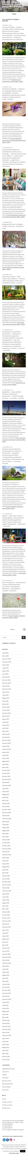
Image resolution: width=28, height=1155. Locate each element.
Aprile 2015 (5, 1014)
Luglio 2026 (5, 653)
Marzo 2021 (5, 800)
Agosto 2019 (5, 857)
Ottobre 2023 (5, 716)
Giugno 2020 (5, 827)
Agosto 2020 (5, 821)
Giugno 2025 (5, 671)
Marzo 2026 (5, 656)
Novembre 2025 (6, 659)
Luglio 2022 (5, 755)
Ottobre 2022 (5, 746)
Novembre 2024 (6, 683)
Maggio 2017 (5, 939)
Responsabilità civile (7, 1084)
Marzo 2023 (5, 731)
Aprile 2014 (5, 1050)
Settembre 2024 (6, 689)
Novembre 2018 (6, 885)
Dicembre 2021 (6, 776)
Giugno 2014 (5, 1044)
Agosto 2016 (5, 966)
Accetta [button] (22, 1151)
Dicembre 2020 (6, 809)
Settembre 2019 (6, 854)
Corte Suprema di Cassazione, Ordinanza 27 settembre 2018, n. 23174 (14, 439)
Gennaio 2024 (6, 710)
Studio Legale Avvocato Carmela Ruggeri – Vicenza (13, 4)
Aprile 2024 (5, 701)
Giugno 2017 (5, 936)
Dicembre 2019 (6, 845)
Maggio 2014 (5, 1047)
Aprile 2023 (5, 728)
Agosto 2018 (5, 894)
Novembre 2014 (6, 1029)
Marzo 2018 (5, 909)
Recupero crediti (6, 1080)
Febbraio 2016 (6, 984)
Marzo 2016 (5, 981)
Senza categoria (6, 1087)
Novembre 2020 (6, 812)
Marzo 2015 (5, 1017)
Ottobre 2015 (5, 996)
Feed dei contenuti (7, 1102)
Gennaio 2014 (6, 1059)
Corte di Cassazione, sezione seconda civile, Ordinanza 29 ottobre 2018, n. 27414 (14, 140)
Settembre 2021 (6, 785)
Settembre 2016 (6, 963)
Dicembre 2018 (6, 882)
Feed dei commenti (7, 1105)
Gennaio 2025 (6, 677)
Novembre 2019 (6, 848)
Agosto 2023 (5, 719)
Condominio (5, 1071)
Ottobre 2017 (5, 924)
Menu (14, 14)
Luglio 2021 (5, 788)
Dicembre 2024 (6, 680)
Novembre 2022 (6, 743)
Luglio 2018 (5, 897)
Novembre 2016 (6, 957)
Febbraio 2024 (6, 707)
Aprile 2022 (5, 764)
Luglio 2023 (5, 722)
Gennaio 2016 (6, 987)
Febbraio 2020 (6, 839)
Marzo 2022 (5, 767)
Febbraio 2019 (6, 876)
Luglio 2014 (5, 1041)
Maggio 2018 (5, 903)
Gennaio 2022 (6, 773)
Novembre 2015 (6, 993)
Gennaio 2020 (6, 842)
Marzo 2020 (5, 836)
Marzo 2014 (5, 1053)
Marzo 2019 (5, 873)
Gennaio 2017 (5, 951)
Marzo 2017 (5, 945)
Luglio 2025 (5, 668)
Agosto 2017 (5, 930)
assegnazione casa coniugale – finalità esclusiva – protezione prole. (13, 226)
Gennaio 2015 (6, 1023)
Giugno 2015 (5, 1008)
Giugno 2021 (5, 791)
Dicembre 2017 (6, 918)
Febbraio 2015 (6, 1020)
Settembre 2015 (6, 999)
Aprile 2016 (5, 978)
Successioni (5, 1090)
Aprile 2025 (5, 674)
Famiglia (4, 1074)
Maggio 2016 (5, 975)
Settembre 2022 (6, 749)
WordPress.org (6, 1108)
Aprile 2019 (5, 870)
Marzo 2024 (5, 704)
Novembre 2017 (6, 921)
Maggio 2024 (5, 698)
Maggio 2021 (5, 794)
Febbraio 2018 (6, 912)
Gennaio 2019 (6, 879)
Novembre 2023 (6, 713)
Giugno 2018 (5, 900)
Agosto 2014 (5, 1038)
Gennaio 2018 (6, 915)
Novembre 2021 (6, 779)
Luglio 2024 (5, 695)
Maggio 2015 (5, 1011)
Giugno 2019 (5, 863)
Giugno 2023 (5, 725)
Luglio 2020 (5, 824)
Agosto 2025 (5, 665)
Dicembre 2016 (6, 954)
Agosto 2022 (5, 752)
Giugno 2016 (5, 972)
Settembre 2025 (6, 662)
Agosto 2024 (5, 692)
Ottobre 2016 (5, 960)
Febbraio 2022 (6, 770)
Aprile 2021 (5, 797)
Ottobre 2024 (5, 686)
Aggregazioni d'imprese (8, 1068)
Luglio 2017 (5, 933)
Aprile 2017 (5, 942)
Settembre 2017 (6, 927)
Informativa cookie (14, 1153)
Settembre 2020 (6, 818)
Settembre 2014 (6, 1035)
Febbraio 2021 (6, 803)
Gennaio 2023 (6, 737)
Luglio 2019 (5, 860)
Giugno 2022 (5, 758)
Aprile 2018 (5, 906)
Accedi (4, 1099)
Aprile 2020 (5, 833)
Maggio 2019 (5, 866)
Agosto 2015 (5, 1002)
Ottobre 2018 (5, 888)
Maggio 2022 (5, 761)
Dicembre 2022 (6, 740)
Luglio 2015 (5, 1005)
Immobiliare (5, 1077)
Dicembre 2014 (6, 1026)
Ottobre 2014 (5, 1032)
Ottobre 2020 (5, 815)
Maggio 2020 (5, 830)
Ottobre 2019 (5, 851)
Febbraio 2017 (6, 948)
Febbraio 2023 (6, 734)
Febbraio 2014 (6, 1056)
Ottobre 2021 (5, 782)
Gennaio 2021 (5, 806)
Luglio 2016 (5, 969)
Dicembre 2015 (6, 990)
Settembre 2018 (6, 891)
